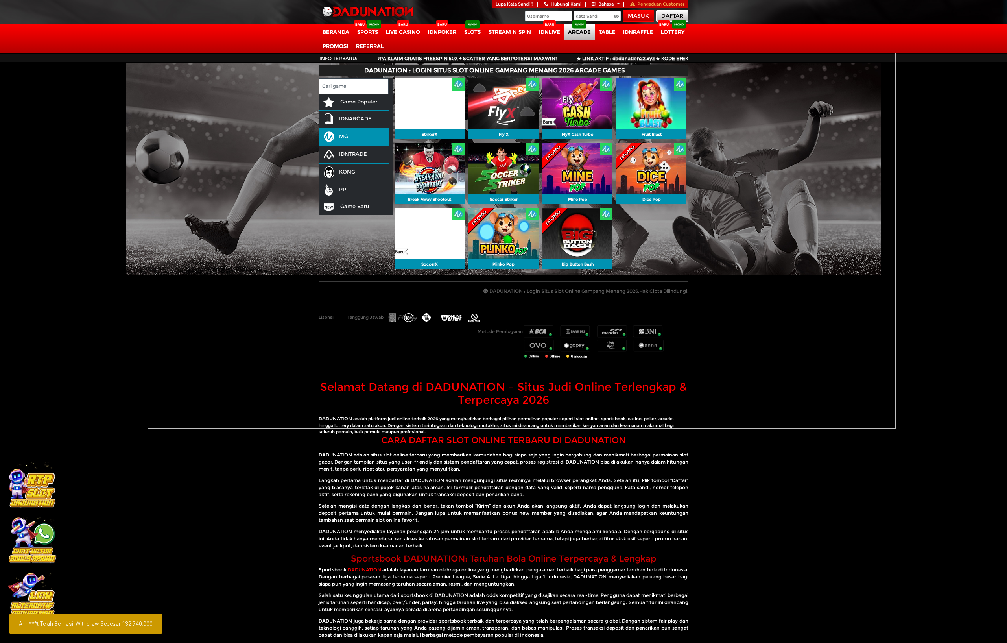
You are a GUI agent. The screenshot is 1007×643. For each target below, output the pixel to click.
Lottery (672, 32)
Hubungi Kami (566, 4)
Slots (472, 32)
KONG (347, 171)
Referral (370, 46)
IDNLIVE (549, 32)
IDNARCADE (355, 118)
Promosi (335, 46)
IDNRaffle (638, 32)
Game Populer (358, 101)
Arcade (579, 32)
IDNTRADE (353, 154)
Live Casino (403, 32)
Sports (367, 32)
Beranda (336, 32)
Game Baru (354, 206)
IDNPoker (442, 32)
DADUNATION (335, 418)
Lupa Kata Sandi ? (514, 4)
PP (342, 189)
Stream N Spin (510, 32)
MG (343, 136)
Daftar (672, 15)
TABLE (607, 32)
